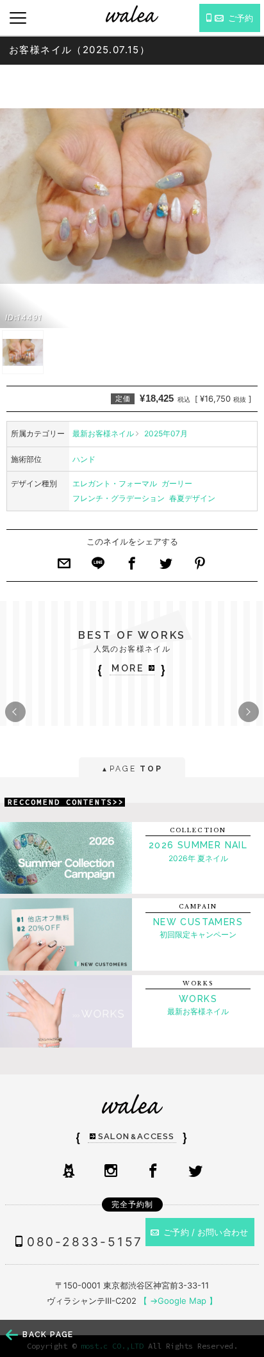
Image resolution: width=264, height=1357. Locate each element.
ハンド (83, 459)
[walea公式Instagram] (111, 1172)
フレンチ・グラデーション (118, 498)
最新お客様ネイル (103, 433)
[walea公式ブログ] (68, 1172)
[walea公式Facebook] (153, 1172)
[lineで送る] (98, 567)
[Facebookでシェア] (132, 567)
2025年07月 (166, 433)
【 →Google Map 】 (178, 1300)
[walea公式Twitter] (195, 1172)
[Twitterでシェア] (166, 567)
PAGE (131, 768)
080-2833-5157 (85, 1242)
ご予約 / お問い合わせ (205, 1232)
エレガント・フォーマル (114, 483)
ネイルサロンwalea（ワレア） (132, 13)
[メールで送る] (64, 567)
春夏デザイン (192, 498)
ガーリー (176, 483)
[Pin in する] (200, 567)
